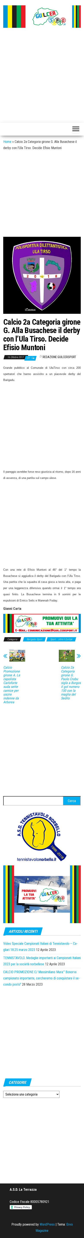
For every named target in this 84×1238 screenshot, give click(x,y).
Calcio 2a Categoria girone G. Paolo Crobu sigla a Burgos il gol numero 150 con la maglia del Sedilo (71, 683)
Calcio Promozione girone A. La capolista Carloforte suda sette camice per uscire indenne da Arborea (11, 685)
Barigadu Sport (34, 639)
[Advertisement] (42, 75)
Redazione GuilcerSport (59, 357)
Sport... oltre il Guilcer (61, 639)
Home (7, 142)
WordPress (47, 1224)
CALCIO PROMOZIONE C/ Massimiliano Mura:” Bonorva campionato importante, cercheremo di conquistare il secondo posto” (41, 978)
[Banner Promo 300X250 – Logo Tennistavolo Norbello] (42, 836)
